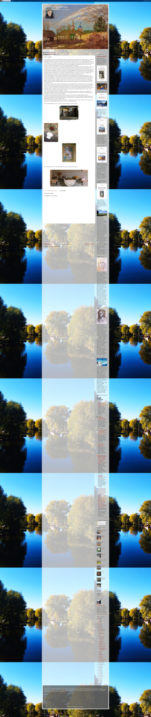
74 (102, 583)
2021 (99, 626)
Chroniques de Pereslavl (56, 7)
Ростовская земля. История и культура (102, 456)
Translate (51, 52)
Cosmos (100, 651)
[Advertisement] (69, 233)
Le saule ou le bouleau (101, 642)
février (100, 675)
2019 (99, 678)
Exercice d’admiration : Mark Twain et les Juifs (102, 419)
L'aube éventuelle (100, 596)
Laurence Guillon (101, 605)
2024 (99, 621)
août (100, 665)
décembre (101, 629)
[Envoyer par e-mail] (60, 190)
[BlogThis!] (61, 190)
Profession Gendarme (102, 430)
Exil (99, 635)
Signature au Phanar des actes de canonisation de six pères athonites (102, 405)
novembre (101, 630)
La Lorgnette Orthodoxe (100, 476)
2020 (99, 627)
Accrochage (101, 657)
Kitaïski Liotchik (103, 536)
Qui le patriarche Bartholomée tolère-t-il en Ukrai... (103, 649)
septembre (101, 664)
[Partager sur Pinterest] (65, 190)
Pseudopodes (101, 633)
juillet (100, 667)
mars (100, 673)
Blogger (82, 706)
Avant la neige (101, 638)
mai (100, 670)
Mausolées (101, 656)
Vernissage (101, 654)
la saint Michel (101, 636)
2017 (99, 681)
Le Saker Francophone (100, 417)
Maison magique (102, 660)
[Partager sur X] (62, 190)
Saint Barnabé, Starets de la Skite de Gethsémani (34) (102, 478)
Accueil (69, 244)
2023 (99, 623)
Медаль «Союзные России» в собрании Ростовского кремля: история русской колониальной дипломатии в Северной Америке (102, 460)
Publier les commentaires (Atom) (55, 246)
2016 (99, 683)
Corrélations (101, 639)
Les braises (101, 632)
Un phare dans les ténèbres (102, 644)
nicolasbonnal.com (102, 488)
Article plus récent (48, 244)
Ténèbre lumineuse (102, 646)
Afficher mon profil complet (102, 614)
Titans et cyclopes (103, 578)
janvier (100, 676)
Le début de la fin (102, 659)
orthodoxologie (101, 443)
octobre (100, 662)
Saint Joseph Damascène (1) (100, 445)
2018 (99, 680)
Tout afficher (105, 517)
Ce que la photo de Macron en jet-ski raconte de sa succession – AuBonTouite (102, 433)
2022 (99, 624)
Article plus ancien (89, 244)
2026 (99, 618)
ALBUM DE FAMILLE (101, 56)
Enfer (103, 542)
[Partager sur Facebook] (64, 190)
